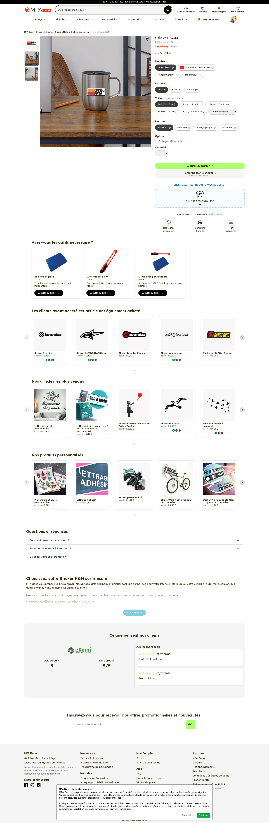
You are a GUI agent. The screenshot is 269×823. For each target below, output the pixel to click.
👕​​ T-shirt (180, 19)
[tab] (133, 370)
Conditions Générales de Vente (210, 775)
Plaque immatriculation (94, 778)
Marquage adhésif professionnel (99, 782)
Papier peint (134, 19)
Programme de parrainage (96, 766)
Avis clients (198, 771)
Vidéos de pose (145, 782)
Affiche (158, 19)
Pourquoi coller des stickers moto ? (50, 548)
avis (166, 46)
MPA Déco (198, 758)
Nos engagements (203, 766)
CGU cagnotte (201, 779)
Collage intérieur (169, 141)
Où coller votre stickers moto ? (47, 556)
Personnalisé (109, 19)
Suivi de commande (148, 762)
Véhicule (60, 19)
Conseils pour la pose (149, 778)
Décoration (83, 19)
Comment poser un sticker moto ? (49, 540)
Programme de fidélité (94, 762)
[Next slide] (242, 337)
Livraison (197, 762)
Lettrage (38, 19)
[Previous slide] (26, 337)
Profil (139, 758)
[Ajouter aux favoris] (147, 39)
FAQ (139, 773)
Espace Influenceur (92, 758)
